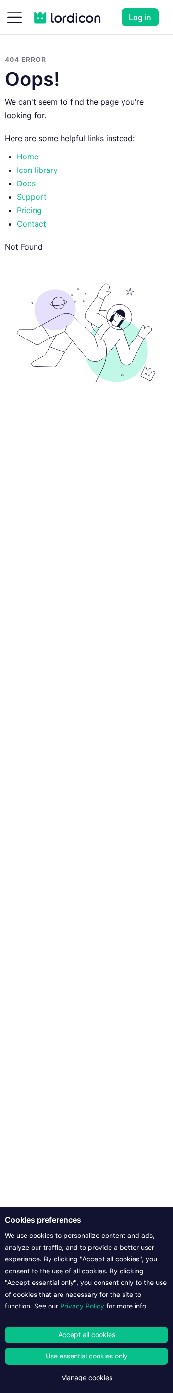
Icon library (37, 170)
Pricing (29, 210)
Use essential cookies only (87, 1356)
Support (32, 197)
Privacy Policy (82, 1306)
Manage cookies (86, 1377)
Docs (26, 183)
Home (27, 156)
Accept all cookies (86, 1335)
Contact (31, 224)
